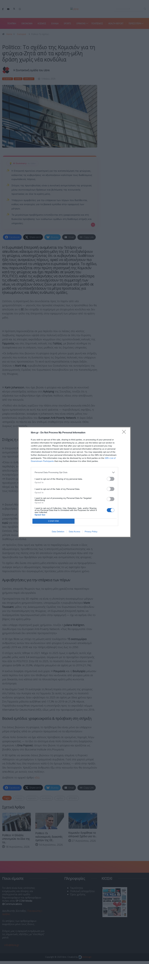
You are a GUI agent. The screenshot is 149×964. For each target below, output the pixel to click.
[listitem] (74, 472)
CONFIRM (53, 521)
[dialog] (74, 482)
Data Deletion (58, 531)
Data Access (74, 531)
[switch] (110, 479)
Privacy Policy (91, 531)
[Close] (125, 433)
